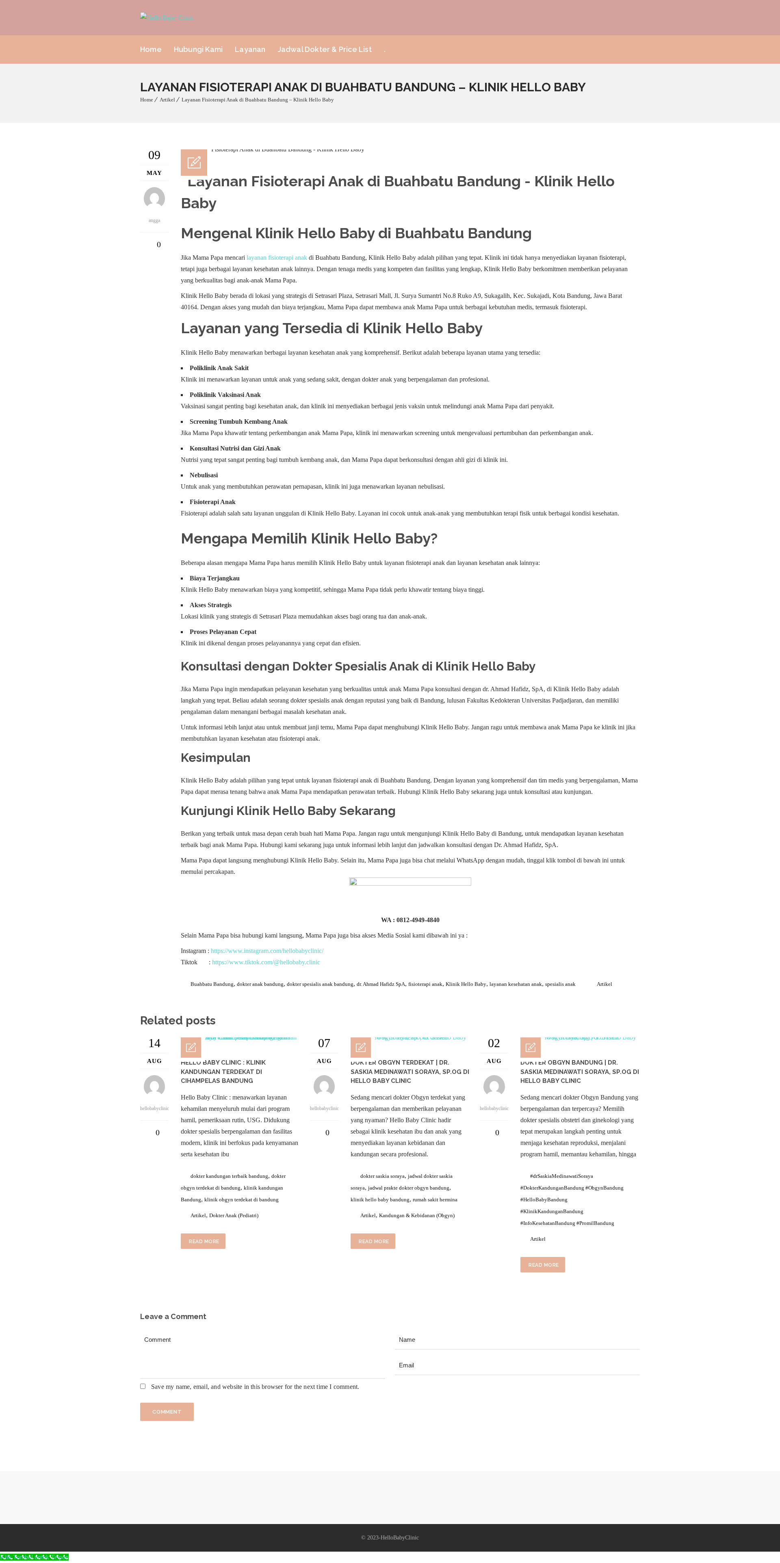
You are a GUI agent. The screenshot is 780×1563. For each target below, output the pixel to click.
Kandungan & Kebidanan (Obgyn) (417, 1215)
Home (151, 49)
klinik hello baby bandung (380, 1200)
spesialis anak (560, 984)
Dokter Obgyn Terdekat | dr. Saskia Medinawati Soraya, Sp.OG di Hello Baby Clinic (410, 1071)
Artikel (167, 100)
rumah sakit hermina (435, 1200)
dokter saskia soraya (382, 1176)
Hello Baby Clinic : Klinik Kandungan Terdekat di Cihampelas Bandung (223, 1071)
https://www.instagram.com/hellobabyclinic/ (267, 950)
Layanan (250, 49)
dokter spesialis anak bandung (320, 984)
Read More (204, 1241)
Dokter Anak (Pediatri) (233, 1215)
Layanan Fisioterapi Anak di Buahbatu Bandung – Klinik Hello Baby (258, 100)
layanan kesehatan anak (516, 984)
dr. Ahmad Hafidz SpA (381, 984)
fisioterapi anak (425, 984)
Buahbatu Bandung (212, 984)
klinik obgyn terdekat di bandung (241, 1200)
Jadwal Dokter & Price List (325, 49)
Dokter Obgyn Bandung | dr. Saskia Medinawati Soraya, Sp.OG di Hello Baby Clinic (579, 1071)
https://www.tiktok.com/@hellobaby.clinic (266, 962)
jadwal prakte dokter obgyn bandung (408, 1188)
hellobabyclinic (154, 1108)
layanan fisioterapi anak (277, 257)
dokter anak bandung (260, 984)
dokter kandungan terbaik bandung (229, 1176)
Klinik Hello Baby (286, 811)
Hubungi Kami (198, 49)
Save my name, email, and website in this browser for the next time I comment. (255, 1386)
